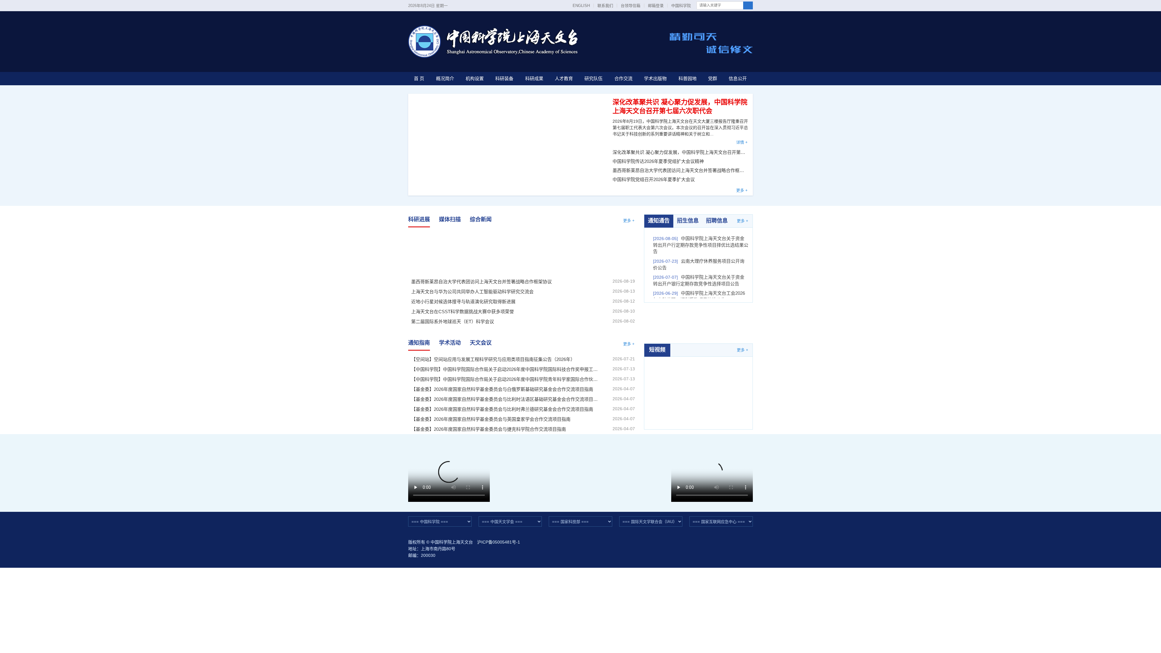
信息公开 (738, 78)
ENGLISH (581, 6)
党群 (712, 78)
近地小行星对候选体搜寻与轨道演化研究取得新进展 (600, 251)
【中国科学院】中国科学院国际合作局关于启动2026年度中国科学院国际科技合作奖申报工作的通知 (505, 369)
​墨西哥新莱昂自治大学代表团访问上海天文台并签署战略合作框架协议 (680, 170)
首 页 (419, 78)
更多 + (742, 190)
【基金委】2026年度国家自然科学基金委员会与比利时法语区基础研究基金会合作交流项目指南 (505, 399)
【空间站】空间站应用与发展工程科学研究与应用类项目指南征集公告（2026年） (493, 359)
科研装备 (504, 78)
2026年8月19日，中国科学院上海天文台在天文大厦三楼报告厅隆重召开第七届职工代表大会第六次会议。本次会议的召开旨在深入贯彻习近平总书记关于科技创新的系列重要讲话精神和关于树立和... (680, 127)
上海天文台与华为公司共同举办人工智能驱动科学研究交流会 (521, 251)
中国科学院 (681, 6)
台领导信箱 (630, 6)
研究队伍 (593, 78)
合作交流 (623, 78)
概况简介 (445, 78)
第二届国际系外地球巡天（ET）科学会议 (452, 321)
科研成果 (534, 78)
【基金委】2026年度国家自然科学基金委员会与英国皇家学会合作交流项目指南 (491, 419)
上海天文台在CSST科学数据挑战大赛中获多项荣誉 (462, 311)
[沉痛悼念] (698, 323)
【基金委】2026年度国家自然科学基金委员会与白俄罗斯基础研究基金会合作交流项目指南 (502, 389)
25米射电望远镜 (537, 471)
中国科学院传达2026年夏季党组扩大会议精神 (658, 161)
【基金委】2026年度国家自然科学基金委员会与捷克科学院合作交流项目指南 (488, 429)
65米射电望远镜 (624, 471)
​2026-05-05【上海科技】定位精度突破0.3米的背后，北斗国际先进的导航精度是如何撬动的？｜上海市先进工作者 (699, 389)
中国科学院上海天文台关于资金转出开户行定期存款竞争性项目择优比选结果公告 (700, 245)
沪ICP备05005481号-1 (498, 542)
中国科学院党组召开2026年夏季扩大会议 (654, 179)
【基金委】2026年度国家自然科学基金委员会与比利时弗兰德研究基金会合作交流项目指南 (502, 409)
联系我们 (605, 6)
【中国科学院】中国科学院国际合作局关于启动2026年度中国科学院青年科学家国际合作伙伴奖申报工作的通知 (505, 379)
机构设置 (475, 78)
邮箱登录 (656, 6)
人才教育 (564, 78)
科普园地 (687, 78)
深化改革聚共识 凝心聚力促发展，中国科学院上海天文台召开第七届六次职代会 (680, 152)
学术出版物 (655, 78)
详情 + (742, 142)
